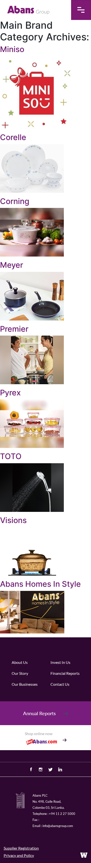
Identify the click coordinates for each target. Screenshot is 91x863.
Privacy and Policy (19, 855)
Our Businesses (25, 684)
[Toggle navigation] (81, 10)
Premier (14, 329)
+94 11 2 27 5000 (62, 814)
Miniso (12, 49)
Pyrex (10, 392)
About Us (20, 662)
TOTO (11, 456)
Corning (14, 201)
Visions (13, 520)
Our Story (20, 673)
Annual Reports (39, 713)
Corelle (13, 137)
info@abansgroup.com (57, 826)
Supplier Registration (21, 848)
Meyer (11, 265)
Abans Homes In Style (40, 584)
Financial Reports (65, 673)
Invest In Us (60, 662)
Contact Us (59, 684)
